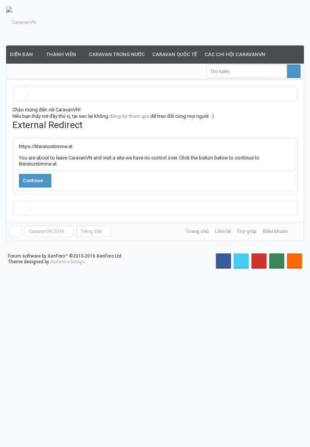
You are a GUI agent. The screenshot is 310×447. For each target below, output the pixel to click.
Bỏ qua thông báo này (305, 8)
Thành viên (61, 54)
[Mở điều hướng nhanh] (291, 93)
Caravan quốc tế (174, 54)
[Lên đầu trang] (297, 417)
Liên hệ (223, 231)
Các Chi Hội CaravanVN (235, 54)
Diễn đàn (21, 54)
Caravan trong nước (117, 54)
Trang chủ (197, 231)
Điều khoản (275, 231)
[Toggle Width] (15, 231)
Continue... (35, 180)
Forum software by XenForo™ (65, 256)
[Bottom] (297, 433)
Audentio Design (67, 261)
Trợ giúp (247, 231)
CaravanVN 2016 (46, 231)
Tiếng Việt (91, 231)
